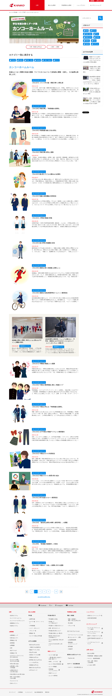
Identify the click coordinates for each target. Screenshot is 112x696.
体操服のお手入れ (33, 665)
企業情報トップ (14, 635)
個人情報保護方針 (39, 692)
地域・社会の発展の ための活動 (15, 677)
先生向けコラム (14, 615)
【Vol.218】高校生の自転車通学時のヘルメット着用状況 (49, 293)
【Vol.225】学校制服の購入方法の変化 (44, 130)
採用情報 (12, 643)
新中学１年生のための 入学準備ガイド (54, 636)
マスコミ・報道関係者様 (93, 658)
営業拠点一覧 (13, 640)
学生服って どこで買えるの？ (53, 622)
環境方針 (47, 692)
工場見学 (70, 649)
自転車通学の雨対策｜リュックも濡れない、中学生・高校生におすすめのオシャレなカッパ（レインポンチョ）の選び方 (60, 341)
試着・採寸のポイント (54, 628)
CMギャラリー (13, 683)
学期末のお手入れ (33, 657)
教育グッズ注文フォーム (93, 635)
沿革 (11, 648)
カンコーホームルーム (39, 80)
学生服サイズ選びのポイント (56, 625)
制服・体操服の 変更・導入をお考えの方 (74, 619)
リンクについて (28, 692)
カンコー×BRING (53, 675)
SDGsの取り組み (14, 663)
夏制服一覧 (32, 633)
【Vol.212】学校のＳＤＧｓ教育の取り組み (45, 475)
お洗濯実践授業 (72, 640)
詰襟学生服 (32, 619)
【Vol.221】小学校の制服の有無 (42, 218)
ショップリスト (90, 612)
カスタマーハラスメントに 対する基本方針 (17, 656)
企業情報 (92, 0)
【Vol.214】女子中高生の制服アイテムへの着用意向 (48, 431)
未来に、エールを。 (54, 661)
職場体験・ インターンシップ (72, 643)
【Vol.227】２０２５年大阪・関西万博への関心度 (47, 83)
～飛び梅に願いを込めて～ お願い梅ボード (55, 658)
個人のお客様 (31, 612)
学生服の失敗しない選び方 (55, 633)
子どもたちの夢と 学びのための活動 (14, 660)
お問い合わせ (99, 0)
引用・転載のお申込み (36, 47)
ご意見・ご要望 (54, 47)
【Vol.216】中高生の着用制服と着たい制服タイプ (47, 385)
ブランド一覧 (32, 630)
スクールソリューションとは (75, 634)
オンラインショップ (92, 624)
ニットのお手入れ (33, 662)
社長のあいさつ (14, 638)
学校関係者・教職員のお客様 (94, 656)
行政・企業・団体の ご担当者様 (92, 661)
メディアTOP (22, 12)
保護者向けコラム (25, 346)
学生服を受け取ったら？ (55, 630)
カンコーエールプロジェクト (17, 620)
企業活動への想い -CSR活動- (14, 666)
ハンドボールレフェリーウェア (93, 643)
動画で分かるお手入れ (35, 667)
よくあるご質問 (91, 665)
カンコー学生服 (13, 12)
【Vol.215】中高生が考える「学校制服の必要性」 (47, 407)
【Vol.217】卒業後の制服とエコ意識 (43, 363)
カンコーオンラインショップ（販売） (93, 628)
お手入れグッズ (33, 670)
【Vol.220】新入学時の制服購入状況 (43, 243)
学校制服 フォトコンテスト (53, 669)
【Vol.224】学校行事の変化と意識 (42, 152)
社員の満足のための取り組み (17, 674)
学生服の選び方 (52, 615)
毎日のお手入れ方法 (34, 644)
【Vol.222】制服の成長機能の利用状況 (44, 196)
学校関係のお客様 (71, 612)
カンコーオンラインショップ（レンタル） (93, 632)
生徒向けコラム (14, 625)
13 (56, 591)
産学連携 (70, 646)
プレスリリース (14, 680)
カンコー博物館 (53, 666)
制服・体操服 (70, 615)
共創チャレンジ (53, 673)
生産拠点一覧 (13, 653)
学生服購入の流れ (53, 619)
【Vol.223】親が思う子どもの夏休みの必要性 (46, 174)
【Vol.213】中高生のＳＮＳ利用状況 (43, 453)
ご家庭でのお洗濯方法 (35, 647)
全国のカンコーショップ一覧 (94, 615)
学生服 (30, 615)
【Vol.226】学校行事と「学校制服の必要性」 (46, 108)
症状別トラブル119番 (34, 654)
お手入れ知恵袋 (32, 641)
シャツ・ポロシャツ (34, 628)
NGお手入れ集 (33, 652)
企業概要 (12, 645)
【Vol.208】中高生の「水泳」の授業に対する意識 (47, 565)
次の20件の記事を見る (44, 597)
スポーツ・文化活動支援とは (75, 667)
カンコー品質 (52, 655)
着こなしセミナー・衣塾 (74, 637)
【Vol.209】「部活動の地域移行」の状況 (45, 544)
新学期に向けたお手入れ (35, 660)
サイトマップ (12, 692)
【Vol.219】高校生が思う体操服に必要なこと (46, 268)
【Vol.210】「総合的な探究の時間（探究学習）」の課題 (49, 522)
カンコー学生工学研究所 (55, 664)
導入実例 (70, 623)
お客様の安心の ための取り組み (14, 671)
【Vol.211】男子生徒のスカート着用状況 (45, 497)
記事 (10, 612)
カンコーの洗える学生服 (35, 635)
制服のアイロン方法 (34, 649)
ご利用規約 (20, 692)
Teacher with (71, 658)
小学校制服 (32, 625)
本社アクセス (13, 650)
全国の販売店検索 (92, 618)
